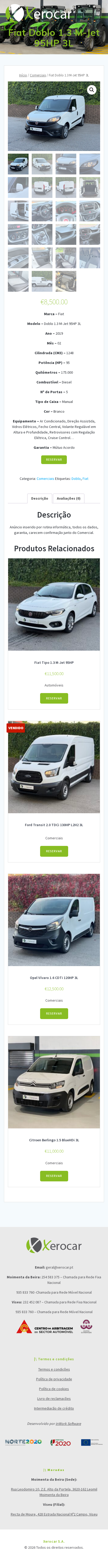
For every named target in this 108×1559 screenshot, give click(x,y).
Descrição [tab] (39, 498)
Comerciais (38, 75)
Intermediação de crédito (54, 1408)
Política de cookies (54, 1388)
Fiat (85, 478)
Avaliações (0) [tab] (68, 498)
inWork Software (68, 1423)
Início (23, 75)
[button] (91, 90)
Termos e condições (54, 1369)
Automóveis (54, 685)
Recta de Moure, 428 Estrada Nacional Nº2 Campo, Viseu (54, 1514)
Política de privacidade (54, 1379)
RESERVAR (54, 459)
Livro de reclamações (54, 1398)
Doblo (76, 478)
